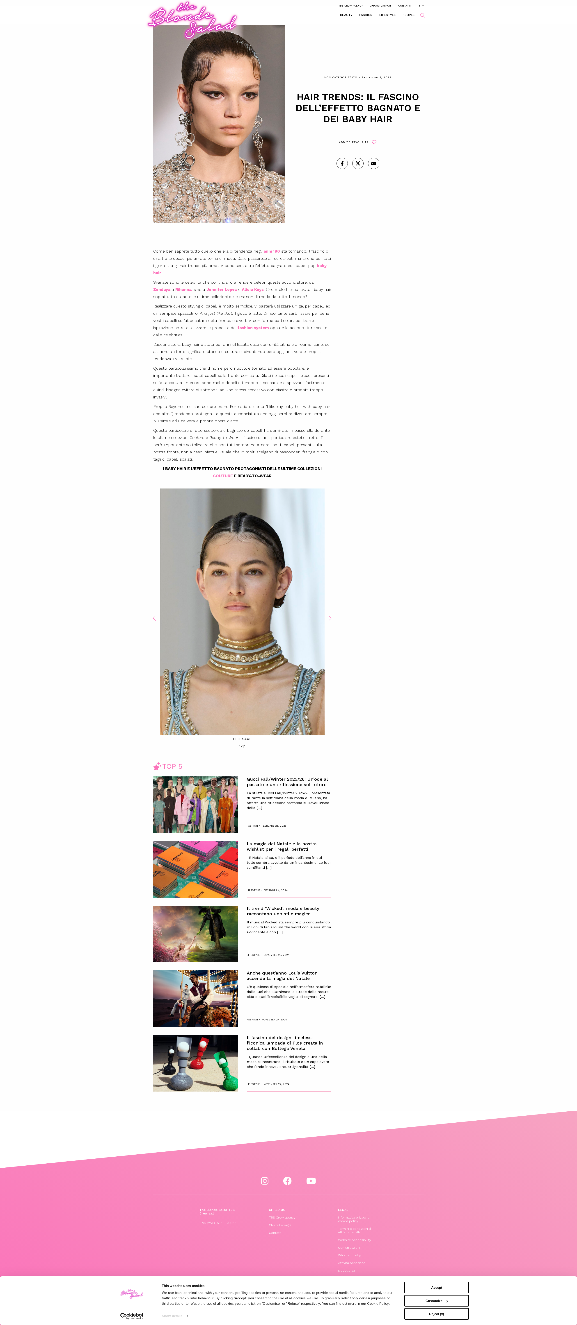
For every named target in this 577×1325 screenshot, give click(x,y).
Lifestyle (387, 15)
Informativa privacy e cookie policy (353, 1219)
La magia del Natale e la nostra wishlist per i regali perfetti (282, 846)
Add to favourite (354, 142)
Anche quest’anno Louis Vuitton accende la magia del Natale (282, 975)
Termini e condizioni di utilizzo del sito (354, 1230)
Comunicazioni (349, 1247)
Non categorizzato (340, 77)
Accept (436, 1287)
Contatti (404, 5)
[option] (242, 615)
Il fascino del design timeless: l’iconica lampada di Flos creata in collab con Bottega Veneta (285, 1043)
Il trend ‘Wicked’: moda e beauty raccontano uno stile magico (283, 911)
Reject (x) (436, 1314)
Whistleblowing (349, 1255)
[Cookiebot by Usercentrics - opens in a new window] (132, 1316)
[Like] (342, 163)
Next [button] (330, 618)
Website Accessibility (354, 1240)
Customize (434, 1301)
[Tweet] (358, 163)
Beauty (346, 15)
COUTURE (223, 475)
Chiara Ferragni (381, 5)
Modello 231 (347, 1270)
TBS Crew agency (350, 5)
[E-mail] (373, 163)
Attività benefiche (351, 1263)
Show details (172, 1316)
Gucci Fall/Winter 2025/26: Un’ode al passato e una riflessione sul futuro (287, 781)
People (409, 15)
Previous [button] (154, 618)
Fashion (366, 15)
